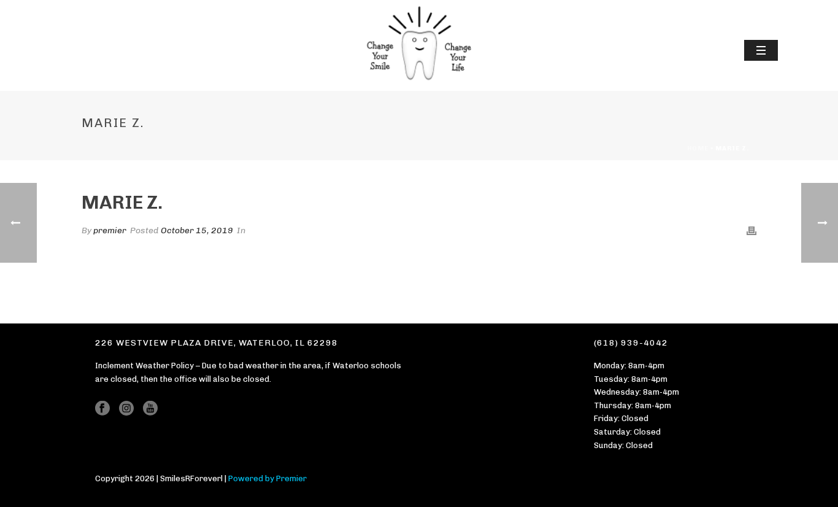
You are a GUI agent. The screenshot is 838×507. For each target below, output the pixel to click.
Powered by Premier (267, 478)
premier (109, 230)
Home (698, 148)
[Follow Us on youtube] (150, 409)
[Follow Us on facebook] (102, 409)
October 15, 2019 (197, 230)
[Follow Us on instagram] (126, 409)
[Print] (751, 230)
